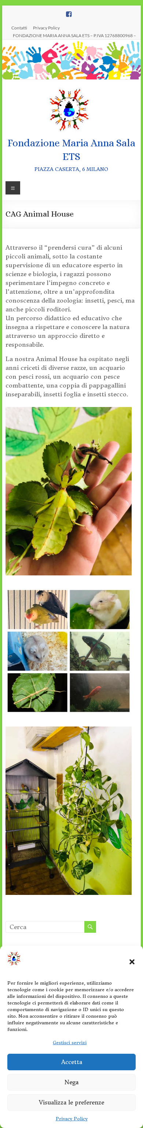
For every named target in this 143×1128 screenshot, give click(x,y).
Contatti (19, 27)
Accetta (71, 1062)
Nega (71, 1082)
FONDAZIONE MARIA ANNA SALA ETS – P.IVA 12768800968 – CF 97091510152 (74, 35)
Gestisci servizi (70, 1042)
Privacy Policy (72, 1118)
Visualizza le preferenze (71, 1102)
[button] (132, 961)
